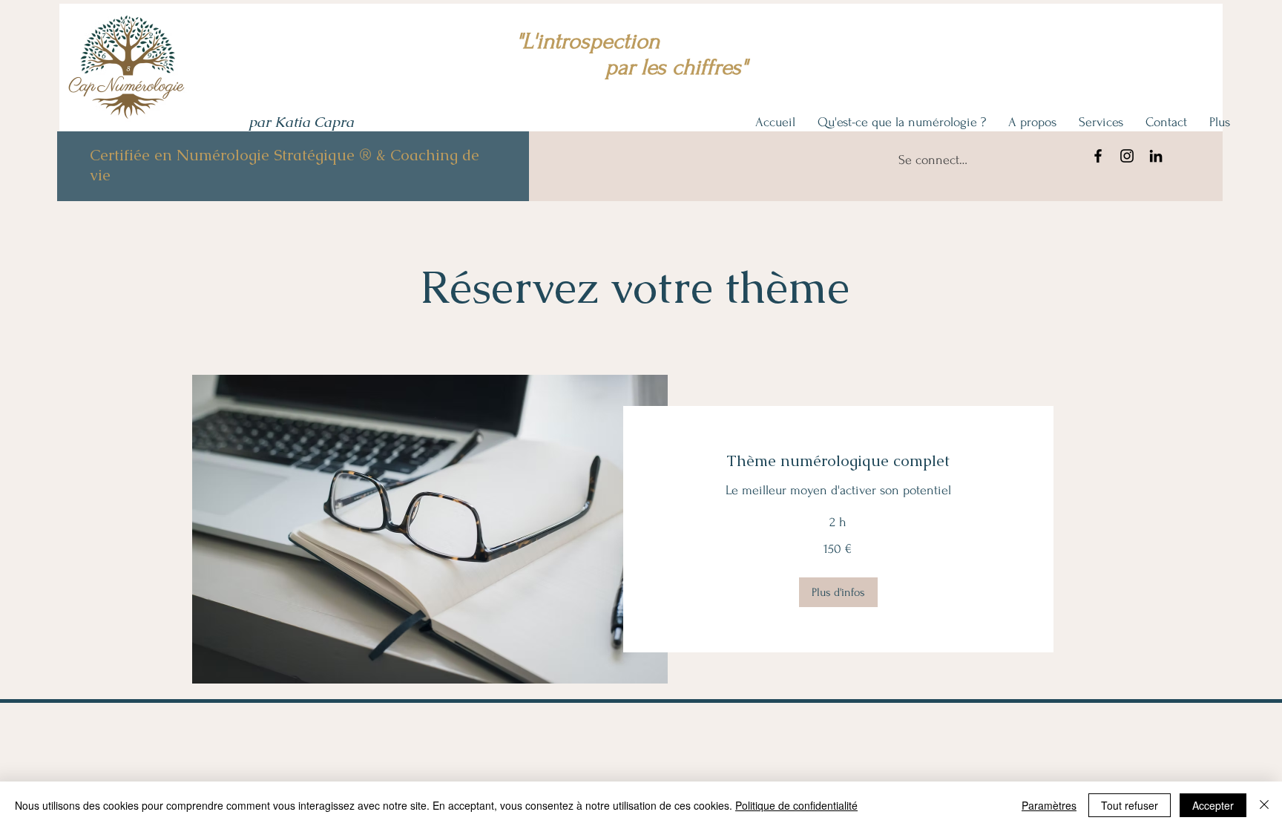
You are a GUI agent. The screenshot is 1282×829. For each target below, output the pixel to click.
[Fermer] (1264, 805)
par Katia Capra (301, 122)
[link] (839, 460)
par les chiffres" (631, 67)
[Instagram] (1127, 156)
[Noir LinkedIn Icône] (1156, 156)
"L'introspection (588, 41)
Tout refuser (1129, 805)
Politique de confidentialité (796, 805)
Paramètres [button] (1049, 805)
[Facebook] (1098, 156)
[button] (838, 592)
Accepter (1213, 805)
